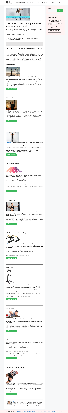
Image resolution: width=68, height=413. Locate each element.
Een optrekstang (9, 142)
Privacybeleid (43, 411)
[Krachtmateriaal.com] (8, 2)
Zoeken (49, 8)
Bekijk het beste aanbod (11, 88)
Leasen (37, 2)
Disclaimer (38, 411)
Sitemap (48, 411)
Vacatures (53, 411)
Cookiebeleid (24, 411)
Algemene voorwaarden (31, 411)
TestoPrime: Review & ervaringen (54, 32)
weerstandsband (12, 182)
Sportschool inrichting (20, 2)
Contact (61, 411)
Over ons (58, 2)
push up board (10, 318)
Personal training (44, 2)
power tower (9, 284)
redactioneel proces (22, 405)
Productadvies (51, 2)
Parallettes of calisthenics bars (12, 243)
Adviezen (19, 411)
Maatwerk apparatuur (30, 2)
